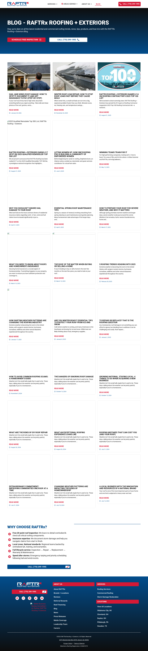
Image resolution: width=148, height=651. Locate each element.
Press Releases (60, 616)
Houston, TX (102, 626)
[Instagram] (23, 598)
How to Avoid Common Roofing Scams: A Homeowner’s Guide (28, 377)
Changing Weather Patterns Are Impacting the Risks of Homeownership (71, 488)
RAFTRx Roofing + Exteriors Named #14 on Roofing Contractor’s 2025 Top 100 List (119, 96)
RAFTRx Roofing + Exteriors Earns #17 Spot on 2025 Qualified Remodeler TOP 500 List (28, 154)
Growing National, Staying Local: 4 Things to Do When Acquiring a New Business (117, 378)
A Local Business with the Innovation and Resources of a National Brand (118, 487)
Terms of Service (79, 643)
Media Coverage (60, 620)
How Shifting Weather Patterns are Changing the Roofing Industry (27, 321)
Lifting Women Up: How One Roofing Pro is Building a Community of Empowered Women (72, 154)
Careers (57, 628)
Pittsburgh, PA (102, 622)
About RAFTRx (59, 589)
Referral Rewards (60, 601)
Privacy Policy (67, 643)
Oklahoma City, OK (104, 610)
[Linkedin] (29, 598)
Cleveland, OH (102, 614)
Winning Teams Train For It (113, 152)
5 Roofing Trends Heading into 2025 (117, 264)
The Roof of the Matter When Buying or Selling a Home (73, 265)
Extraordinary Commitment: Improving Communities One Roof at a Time (28, 488)
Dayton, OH (101, 618)
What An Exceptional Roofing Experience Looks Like (69, 433)
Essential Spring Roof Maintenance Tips (72, 209)
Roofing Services (103, 589)
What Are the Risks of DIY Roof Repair (28, 432)
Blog (55, 609)
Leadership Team (60, 624)
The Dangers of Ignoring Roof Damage (74, 376)
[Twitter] (35, 598)
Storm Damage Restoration (107, 597)
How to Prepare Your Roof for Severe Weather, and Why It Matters (118, 209)
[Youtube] (42, 598)
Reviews (57, 597)
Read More (14, 110)
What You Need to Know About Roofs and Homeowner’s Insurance (27, 265)
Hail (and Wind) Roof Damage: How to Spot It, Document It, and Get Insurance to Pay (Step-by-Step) (28, 96)
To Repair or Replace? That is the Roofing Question (116, 321)
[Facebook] (17, 598)
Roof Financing (59, 605)
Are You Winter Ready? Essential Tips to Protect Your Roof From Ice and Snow (73, 322)
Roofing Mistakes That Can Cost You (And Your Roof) (118, 433)
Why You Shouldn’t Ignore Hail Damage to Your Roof (25, 209)
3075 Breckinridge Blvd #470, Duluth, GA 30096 (74, 640)
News (56, 613)
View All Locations (104, 607)
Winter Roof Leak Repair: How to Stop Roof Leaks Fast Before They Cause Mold (73, 96)
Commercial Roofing (105, 593)
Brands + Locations (61, 593)
